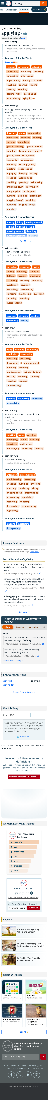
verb (24, 33)
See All (23, 1031)
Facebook (11, 1074)
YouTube (28, 1074)
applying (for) (8, 684)
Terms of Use (37, 1068)
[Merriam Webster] (24, 883)
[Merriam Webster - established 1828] (8, 3)
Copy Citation (25, 736)
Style (5, 715)
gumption (22, 893)
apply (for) (7, 680)
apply (24, 38)
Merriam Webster (8, 1046)
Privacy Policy (23, 1068)
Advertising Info (36, 1065)
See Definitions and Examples (23, 897)
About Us (15, 1065)
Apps (24, 1065)
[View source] (40, 573)
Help (6, 1065)
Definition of (12, 660)
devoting (20, 627)
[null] (31, 893)
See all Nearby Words (23, 692)
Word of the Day (24, 888)
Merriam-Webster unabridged (24, 777)
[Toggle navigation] (3, 3)
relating (8, 627)
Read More (34, 552)
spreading (33, 627)
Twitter (19, 1074)
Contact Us (10, 1068)
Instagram (36, 1074)
